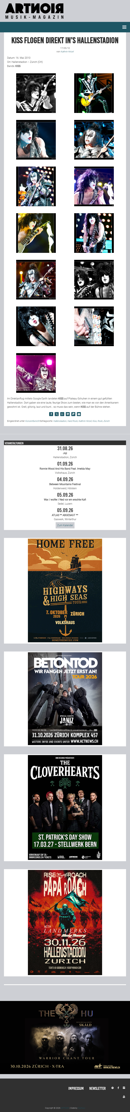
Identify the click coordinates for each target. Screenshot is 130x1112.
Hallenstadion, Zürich (65, 452)
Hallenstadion (59, 421)
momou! (81, 1108)
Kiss (94, 421)
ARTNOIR (65, 1108)
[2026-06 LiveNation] (65, 641)
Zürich (106, 421)
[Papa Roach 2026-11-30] (65, 974)
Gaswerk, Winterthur (65, 514)
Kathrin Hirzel (84, 421)
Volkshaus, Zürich (65, 467)
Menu (124, 27)
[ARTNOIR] (35, 19)
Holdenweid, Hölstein (65, 483)
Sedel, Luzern (65, 498)
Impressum (76, 1088)
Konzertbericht (32, 421)
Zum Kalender (65, 525)
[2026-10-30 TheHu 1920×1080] (65, 1073)
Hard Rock (72, 421)
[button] (51, 414)
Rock (100, 421)
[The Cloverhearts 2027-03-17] (65, 859)
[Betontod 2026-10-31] (65, 744)
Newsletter (97, 1088)
